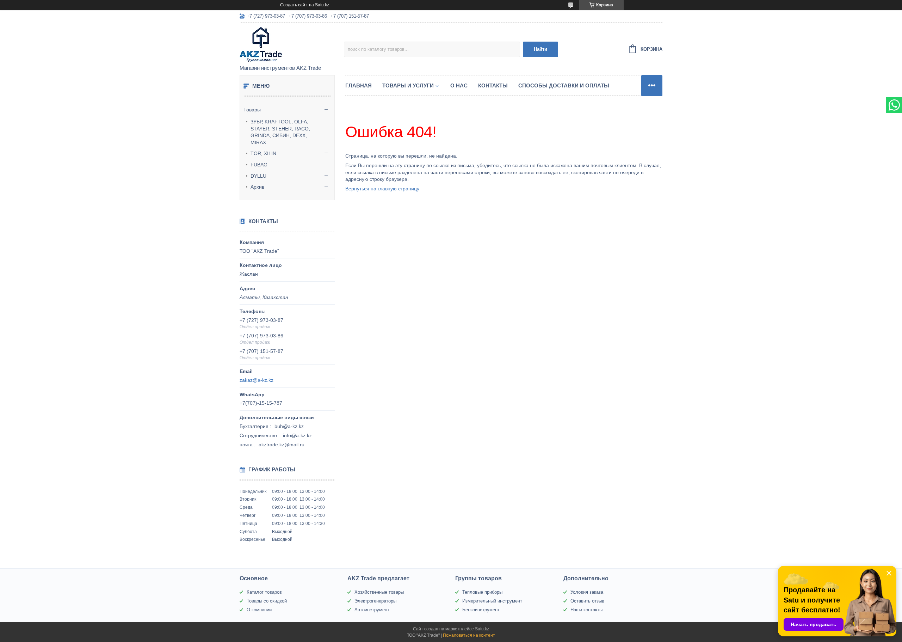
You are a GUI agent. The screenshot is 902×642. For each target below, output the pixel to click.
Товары (252, 109)
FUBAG (259, 164)
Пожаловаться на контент (469, 635)
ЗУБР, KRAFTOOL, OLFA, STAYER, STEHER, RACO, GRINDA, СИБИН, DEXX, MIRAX (280, 132)
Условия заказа (586, 592)
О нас (459, 85)
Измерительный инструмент (492, 601)
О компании (259, 609)
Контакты (493, 85)
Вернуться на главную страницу (382, 188)
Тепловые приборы (482, 592)
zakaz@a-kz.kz (256, 380)
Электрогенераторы (375, 601)
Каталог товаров (264, 592)
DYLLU (258, 176)
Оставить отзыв (587, 601)
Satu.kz (482, 628)
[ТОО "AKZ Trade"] (292, 44)
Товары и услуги (408, 85)
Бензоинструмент (481, 609)
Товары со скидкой (267, 601)
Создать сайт (293, 4)
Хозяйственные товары (379, 592)
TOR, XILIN (263, 153)
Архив (257, 187)
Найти (540, 49)
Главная (358, 85)
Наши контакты (586, 609)
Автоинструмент (371, 609)
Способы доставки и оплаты (563, 85)
